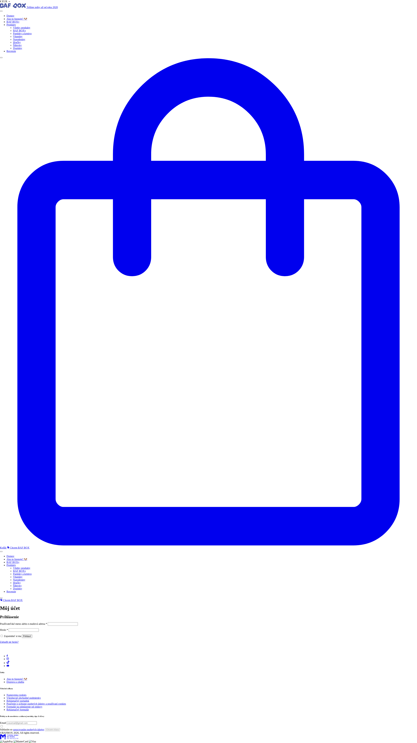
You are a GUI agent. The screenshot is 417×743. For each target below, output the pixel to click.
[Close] (1, 57)
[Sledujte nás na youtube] (8, 665)
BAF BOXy (13, 21)
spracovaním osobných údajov (28, 729)
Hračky (17, 42)
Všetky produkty (21, 27)
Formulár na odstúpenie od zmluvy (24, 706)
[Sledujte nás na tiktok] (8, 662)
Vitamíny (17, 36)
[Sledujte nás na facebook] (7, 656)
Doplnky (17, 48)
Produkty (11, 24)
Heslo (4, 629)
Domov (10, 15)
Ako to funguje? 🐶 (17, 18)
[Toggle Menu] (1, 11)
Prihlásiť (27, 636)
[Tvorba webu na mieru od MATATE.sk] (9, 738)
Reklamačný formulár (18, 709)
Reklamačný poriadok (18, 700)
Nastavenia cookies (16, 695)
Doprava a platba (15, 682)
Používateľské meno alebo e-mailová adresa (23, 623)
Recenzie (11, 51)
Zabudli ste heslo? (9, 642)
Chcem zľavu (52, 729)
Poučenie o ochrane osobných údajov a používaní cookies (36, 703)
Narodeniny (19, 39)
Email (3, 722)
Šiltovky (17, 45)
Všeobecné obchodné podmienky (24, 698)
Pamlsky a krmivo (22, 33)
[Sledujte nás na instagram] (8, 659)
